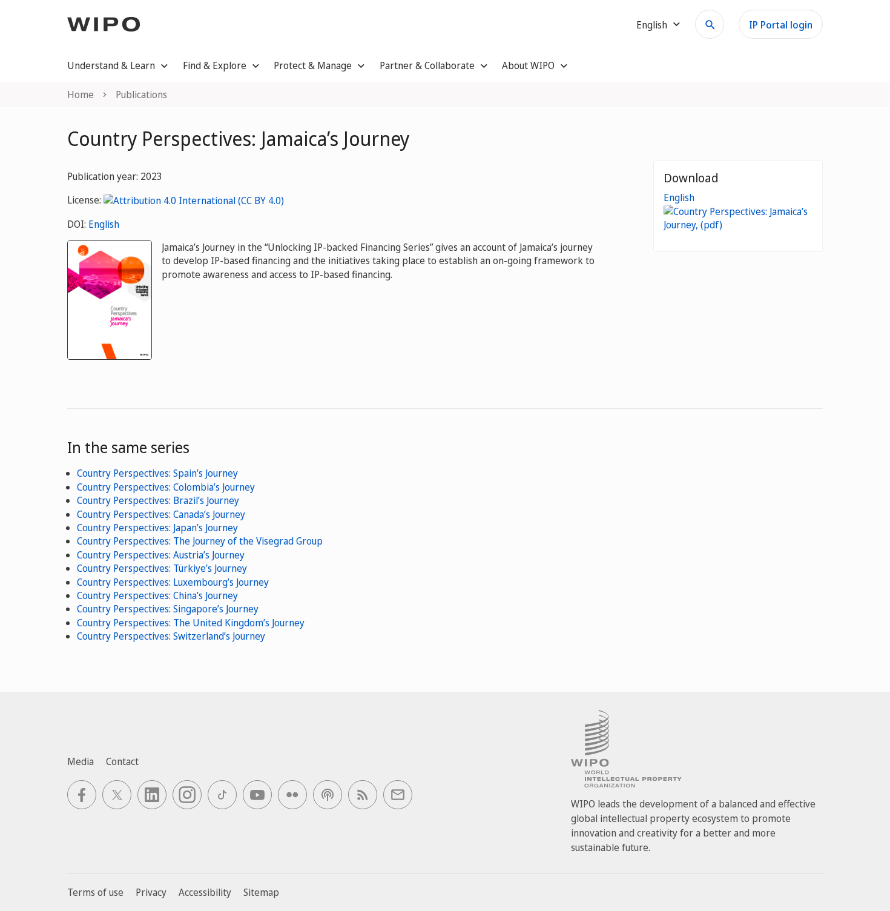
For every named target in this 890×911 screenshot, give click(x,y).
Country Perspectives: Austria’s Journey (161, 555)
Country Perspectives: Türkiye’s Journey (162, 568)
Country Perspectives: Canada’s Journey (161, 514)
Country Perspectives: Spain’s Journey (157, 473)
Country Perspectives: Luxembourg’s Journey (173, 582)
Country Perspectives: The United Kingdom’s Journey (191, 622)
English (103, 224)
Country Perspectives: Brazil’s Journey (158, 500)
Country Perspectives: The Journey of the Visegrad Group (200, 541)
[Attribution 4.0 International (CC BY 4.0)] (194, 200)
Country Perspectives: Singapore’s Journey (168, 608)
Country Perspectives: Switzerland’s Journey (171, 636)
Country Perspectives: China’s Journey (157, 595)
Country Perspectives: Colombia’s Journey (166, 487)
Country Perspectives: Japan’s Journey (157, 527)
